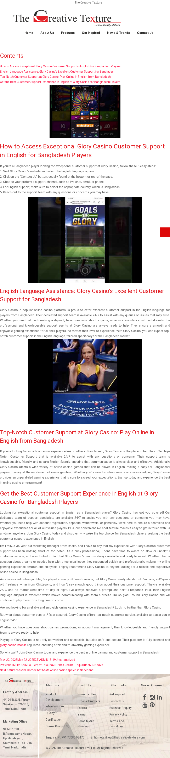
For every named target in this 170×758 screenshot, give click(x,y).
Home (28, 33)
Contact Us (145, 33)
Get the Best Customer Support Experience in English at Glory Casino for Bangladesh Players (60, 82)
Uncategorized (65, 659)
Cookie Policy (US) (57, 726)
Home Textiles (87, 694)
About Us (47, 33)
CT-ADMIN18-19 (45, 659)
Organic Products (89, 701)
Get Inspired (91, 33)
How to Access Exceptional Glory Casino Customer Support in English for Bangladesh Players (60, 66)
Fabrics (82, 707)
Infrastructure (55, 706)
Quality (50, 713)
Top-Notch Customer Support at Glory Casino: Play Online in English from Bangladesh (55, 76)
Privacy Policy (118, 714)
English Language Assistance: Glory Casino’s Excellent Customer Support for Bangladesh (57, 71)
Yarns (81, 714)
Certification (54, 719)
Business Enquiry (120, 707)
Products (68, 33)
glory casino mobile (13, 645)
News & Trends (118, 33)
